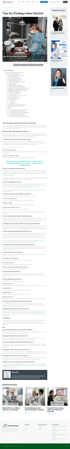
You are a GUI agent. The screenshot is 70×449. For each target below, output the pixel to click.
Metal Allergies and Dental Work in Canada (34, 409)
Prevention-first (12, 102)
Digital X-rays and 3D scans (14, 82)
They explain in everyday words (15, 77)
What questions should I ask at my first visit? (18, 111)
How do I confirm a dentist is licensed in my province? (19, 109)
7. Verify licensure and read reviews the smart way (16, 89)
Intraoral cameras (12, 84)
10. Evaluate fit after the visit (13, 97)
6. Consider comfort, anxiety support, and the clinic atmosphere (19, 88)
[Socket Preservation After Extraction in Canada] (57, 396)
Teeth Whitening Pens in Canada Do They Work (59, 435)
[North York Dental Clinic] (58, 22)
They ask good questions (13, 76)
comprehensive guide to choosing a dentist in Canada (29, 365)
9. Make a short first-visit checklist (14, 91)
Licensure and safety (13, 99)
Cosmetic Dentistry (54, 34)
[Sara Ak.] (3, 11)
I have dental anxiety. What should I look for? (18, 113)
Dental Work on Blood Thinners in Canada (11, 409)
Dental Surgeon (54, 89)
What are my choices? (13, 94)
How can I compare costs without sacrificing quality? (19, 112)
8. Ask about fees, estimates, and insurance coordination (18, 90)
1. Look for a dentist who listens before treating (15, 75)
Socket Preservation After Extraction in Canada (55, 410)
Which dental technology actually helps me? (18, 115)
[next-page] (5, 416)
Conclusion (10, 107)
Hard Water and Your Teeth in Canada (59, 426)
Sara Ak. (7, 10)
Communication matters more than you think (16, 106)
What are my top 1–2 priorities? (14, 93)
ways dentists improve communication (33, 190)
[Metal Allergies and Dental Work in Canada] (35, 396)
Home (3, 7)
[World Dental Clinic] (58, 49)
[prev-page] (3, 416)
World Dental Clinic (56, 60)
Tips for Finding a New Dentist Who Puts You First (14, 72)
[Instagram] (67, 446)
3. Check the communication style (14, 80)
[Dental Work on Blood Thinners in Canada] (12, 396)
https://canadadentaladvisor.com (17, 374)
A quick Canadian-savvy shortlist (14, 98)
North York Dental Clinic (58, 33)
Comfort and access (13, 103)
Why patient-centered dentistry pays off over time (17, 104)
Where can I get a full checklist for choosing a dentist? (19, 116)
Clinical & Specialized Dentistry (11, 7)
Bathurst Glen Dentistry (58, 88)
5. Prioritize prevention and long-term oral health (16, 86)
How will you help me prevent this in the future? (18, 95)
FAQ (8, 108)
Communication (12, 100)
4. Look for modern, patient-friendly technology (16, 81)
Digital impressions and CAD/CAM (15, 85)
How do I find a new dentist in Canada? (13, 73)
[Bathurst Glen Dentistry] (58, 77)
